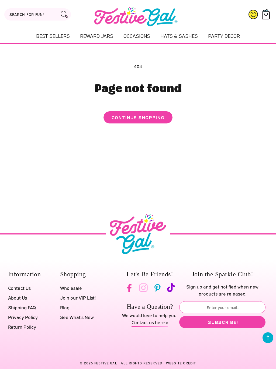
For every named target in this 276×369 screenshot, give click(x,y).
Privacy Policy (23, 317)
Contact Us (19, 288)
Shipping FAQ (22, 307)
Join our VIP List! (78, 298)
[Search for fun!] (64, 14)
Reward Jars (96, 36)
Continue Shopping (138, 117)
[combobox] (37, 14)
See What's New (77, 317)
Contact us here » (150, 322)
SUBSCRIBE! (223, 322)
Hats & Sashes (179, 36)
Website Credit (181, 363)
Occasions (136, 36)
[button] (267, 14)
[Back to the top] (268, 337)
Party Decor (224, 36)
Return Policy (22, 327)
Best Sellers (53, 36)
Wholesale (71, 288)
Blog (65, 307)
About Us (17, 298)
